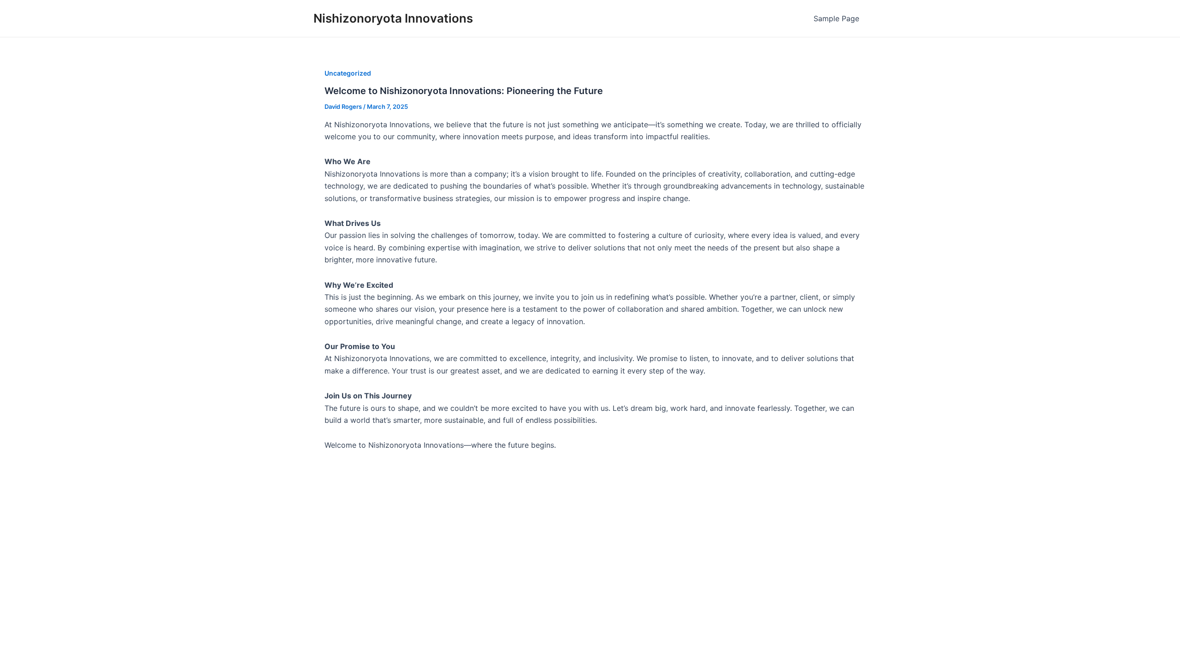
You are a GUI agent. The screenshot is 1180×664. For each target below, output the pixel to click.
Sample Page (836, 18)
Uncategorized (347, 73)
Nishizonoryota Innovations (393, 18)
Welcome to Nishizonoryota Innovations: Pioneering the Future (463, 90)
